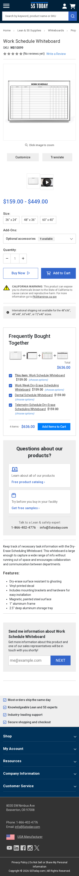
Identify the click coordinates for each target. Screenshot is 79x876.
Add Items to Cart (54, 426)
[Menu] (6, 6)
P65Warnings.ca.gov (45, 296)
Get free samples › (26, 508)
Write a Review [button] (56, 54)
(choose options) (38, 379)
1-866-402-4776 (23, 527)
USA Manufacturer (30, 836)
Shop (7, 736)
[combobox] (39, 16)
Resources (12, 761)
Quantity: (9, 250)
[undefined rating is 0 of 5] (13, 53)
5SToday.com (37, 870)
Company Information (21, 773)
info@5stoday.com (54, 527)
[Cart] (73, 6)
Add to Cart (61, 273)
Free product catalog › (28, 482)
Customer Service (18, 786)
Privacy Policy (20, 862)
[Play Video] (47, 182)
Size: (6, 214)
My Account (13, 748)
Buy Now (18, 273)
